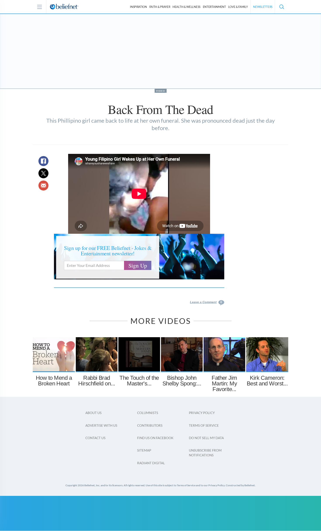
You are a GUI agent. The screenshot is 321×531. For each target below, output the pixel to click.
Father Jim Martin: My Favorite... (224, 383)
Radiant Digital (151, 463)
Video (160, 90)
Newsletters (263, 7)
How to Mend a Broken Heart (54, 381)
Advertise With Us (101, 425)
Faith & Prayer (159, 7)
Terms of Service (204, 425)
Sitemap (144, 450)
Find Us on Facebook (155, 438)
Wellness (186, 7)
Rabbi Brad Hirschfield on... (96, 381)
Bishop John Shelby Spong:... (181, 381)
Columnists (147, 413)
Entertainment (214, 7)
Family (238, 7)
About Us (93, 413)
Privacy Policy (202, 413)
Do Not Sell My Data (206, 438)
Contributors (149, 425)
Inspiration (138, 7)
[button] (281, 7)
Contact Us (95, 438)
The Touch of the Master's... (139, 381)
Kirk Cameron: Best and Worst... (267, 381)
